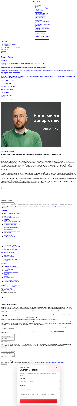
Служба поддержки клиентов (42, 36)
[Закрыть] (56, 367)
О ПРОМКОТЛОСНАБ (10, 266)
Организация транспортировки (12, 246)
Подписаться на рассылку (7, 195)
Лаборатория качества (40, 31)
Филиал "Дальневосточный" (42, 21)
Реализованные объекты (41, 13)
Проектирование (8, 243)
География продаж (40, 14)
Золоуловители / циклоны (10, 223)
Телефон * (22, 385)
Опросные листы (39, 10)
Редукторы (6, 225)
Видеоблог (38, 25)
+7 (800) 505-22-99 (5, 47)
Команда (37, 29)
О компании (7, 45)
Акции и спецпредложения (42, 28)
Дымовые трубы (8, 220)
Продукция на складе (9, 236)
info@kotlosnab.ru (8, 289)
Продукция (38, 3)
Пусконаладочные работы (10, 248)
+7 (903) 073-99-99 (5, 49)
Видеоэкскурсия (6, 83)
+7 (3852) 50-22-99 (15, 47)
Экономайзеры (7, 232)
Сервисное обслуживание (10, 249)
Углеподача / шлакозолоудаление (12, 231)
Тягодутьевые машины (9, 229)
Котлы (36, 6)
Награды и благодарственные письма (44, 18)
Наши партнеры (39, 17)
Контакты (37, 35)
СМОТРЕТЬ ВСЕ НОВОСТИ (8, 80)
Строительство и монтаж (10, 245)
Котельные (38, 5)
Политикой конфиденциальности (55, 206)
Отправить (3, 207)
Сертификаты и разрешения (42, 24)
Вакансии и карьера (40, 33)
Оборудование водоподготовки (12, 224)
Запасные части (39, 9)
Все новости (4, 60)
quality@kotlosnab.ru (70, 321)
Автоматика (7, 233)
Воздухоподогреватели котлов (11, 217)
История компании (40, 22)
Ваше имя (22, 378)
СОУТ (36, 32)
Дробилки (6, 219)
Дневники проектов (40, 16)
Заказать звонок (38, 401)
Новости (37, 27)
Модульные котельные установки (12, 213)
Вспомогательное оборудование (43, 8)
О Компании (38, 20)
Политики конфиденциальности (27, 397)
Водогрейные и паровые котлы (12, 215)
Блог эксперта (44, 27)
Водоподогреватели (9, 216)
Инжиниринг (38, 12)
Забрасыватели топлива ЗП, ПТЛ (12, 221)
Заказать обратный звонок (42, 39)
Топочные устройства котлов (11, 227)
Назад (10, 57)
